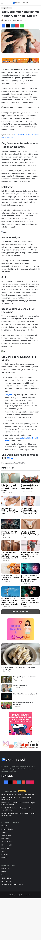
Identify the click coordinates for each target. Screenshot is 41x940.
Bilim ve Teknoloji (6, 845)
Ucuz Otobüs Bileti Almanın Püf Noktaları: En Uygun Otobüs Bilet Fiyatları (17, 809)
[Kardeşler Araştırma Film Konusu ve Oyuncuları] (6, 679)
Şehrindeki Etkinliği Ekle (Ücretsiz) (12, 884)
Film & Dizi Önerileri (7, 829)
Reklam (3, 875)
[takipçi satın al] (20, 60)
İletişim (3, 871)
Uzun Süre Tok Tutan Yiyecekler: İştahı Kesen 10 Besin (10, 577)
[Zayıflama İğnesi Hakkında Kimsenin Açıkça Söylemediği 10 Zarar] (10, 501)
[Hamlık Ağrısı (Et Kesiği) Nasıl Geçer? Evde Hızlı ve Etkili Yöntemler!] (30, 545)
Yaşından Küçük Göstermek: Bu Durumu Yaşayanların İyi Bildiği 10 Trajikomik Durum (29, 511)
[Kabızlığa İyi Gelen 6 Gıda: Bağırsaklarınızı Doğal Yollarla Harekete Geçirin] (10, 478)
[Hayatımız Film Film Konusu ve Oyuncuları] (6, 705)
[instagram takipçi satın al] (20, 744)
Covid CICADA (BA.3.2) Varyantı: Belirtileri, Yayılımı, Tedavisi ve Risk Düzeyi (30, 601)
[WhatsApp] (22, 25)
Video (10, 458)
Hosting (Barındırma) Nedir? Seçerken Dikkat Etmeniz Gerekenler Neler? (18, 814)
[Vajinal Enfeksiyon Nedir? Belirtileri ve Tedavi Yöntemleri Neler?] (30, 524)
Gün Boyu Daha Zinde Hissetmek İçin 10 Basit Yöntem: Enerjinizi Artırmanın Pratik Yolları (9, 601)
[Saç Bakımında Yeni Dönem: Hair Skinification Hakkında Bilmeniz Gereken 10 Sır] (10, 545)
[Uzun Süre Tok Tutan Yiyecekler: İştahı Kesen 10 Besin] (10, 568)
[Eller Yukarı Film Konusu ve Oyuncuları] (6, 696)
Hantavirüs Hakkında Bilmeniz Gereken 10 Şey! (9, 533)
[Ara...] (39, 3)
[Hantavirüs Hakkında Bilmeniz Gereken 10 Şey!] (10, 524)
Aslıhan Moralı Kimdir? (20, 685)
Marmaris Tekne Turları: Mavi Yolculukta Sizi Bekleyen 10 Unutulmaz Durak (18, 804)
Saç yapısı (8, 395)
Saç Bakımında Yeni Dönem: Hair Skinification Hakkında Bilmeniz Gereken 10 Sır (10, 555)
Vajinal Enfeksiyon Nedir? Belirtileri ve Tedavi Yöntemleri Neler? (30, 533)
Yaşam (3, 832)
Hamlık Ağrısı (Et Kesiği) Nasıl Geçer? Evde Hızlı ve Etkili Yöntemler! (30, 554)
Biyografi (4, 826)
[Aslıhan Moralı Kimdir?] (6, 688)
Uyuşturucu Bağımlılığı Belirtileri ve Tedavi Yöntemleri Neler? (29, 487)
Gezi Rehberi (5, 838)
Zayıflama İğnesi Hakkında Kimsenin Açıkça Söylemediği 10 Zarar (9, 511)
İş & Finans (4, 854)
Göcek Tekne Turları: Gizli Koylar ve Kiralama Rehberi (17, 794)
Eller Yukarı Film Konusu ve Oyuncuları (25, 694)
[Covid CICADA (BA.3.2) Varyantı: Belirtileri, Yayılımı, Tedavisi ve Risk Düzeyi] (30, 591)
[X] (8, 25)
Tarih (2, 851)
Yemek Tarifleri (6, 835)
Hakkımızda (5, 868)
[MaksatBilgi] (20, 2)
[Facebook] (3, 25)
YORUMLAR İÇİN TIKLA (20, 612)
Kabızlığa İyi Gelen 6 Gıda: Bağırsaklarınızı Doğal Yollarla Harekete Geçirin (9, 487)
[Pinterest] (17, 25)
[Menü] (2, 3)
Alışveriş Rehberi (6, 842)
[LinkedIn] (13, 25)
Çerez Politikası (6, 881)
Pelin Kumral (7, 20)
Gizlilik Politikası (6, 878)
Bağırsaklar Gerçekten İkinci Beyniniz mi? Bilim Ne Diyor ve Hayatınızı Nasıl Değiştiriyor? (30, 578)
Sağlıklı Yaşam (6, 8)
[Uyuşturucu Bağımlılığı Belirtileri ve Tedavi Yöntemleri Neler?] (30, 478)
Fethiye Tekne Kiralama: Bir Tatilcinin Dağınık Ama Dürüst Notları (16, 798)
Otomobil (4, 858)
